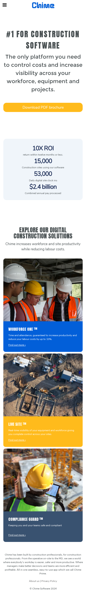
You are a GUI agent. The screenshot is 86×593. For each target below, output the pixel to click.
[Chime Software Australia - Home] (43, 5)
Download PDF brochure (43, 107)
